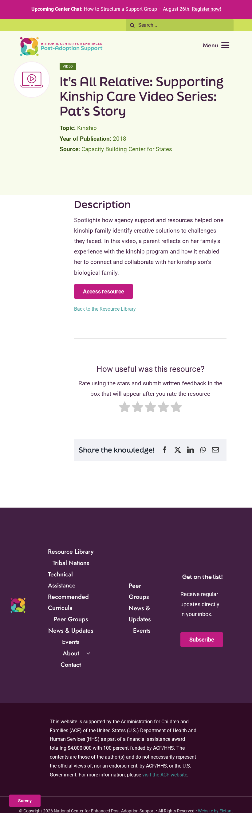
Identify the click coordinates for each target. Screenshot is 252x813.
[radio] (124, 408)
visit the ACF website (164, 775)
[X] (177, 450)
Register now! (206, 9)
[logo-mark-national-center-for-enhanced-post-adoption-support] (17, 599)
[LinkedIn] (190, 450)
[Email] (215, 450)
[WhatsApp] (203, 450)
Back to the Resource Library (105, 309)
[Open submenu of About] (88, 653)
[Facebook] (164, 450)
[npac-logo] (61, 38)
